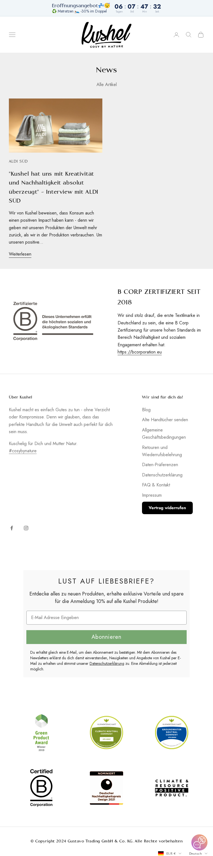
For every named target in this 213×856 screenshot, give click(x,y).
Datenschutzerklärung (162, 475)
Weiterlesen (20, 254)
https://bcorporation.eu (140, 352)
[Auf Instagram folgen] (26, 528)
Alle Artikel (107, 84)
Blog (146, 409)
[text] (106, 581)
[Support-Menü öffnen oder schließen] (199, 842)
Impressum (152, 495)
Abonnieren (106, 637)
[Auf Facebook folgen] (11, 528)
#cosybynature (23, 451)
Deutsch (195, 853)
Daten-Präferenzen (160, 464)
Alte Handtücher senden (165, 419)
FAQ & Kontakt (156, 485)
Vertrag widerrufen (167, 508)
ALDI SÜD (18, 161)
